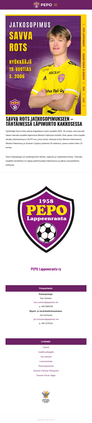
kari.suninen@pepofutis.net (46, 302)
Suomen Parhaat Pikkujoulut (46, 371)
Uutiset (46, 347)
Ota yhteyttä (46, 357)
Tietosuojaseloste (46, 366)
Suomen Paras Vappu (46, 375)
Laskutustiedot (45, 361)
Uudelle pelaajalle (46, 352)
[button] (55, 4)
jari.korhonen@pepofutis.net (46, 319)
